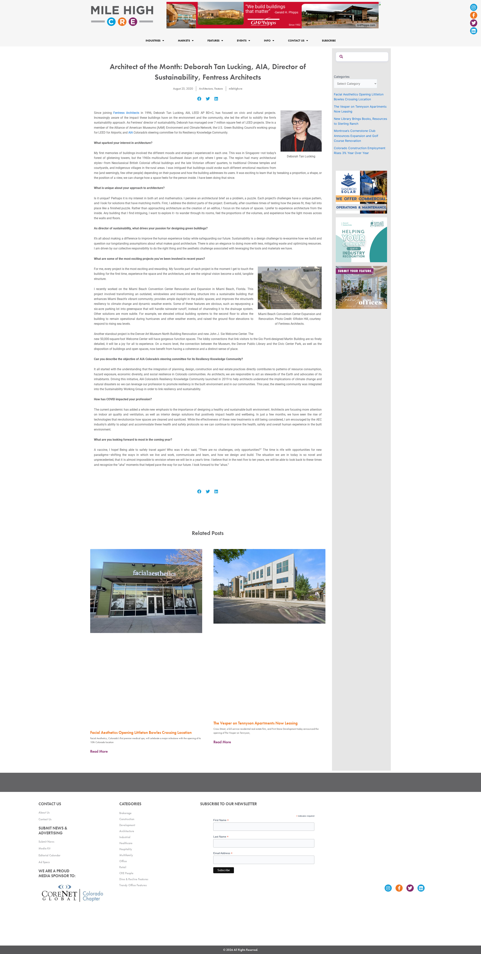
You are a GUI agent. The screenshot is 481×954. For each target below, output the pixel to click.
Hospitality (125, 849)
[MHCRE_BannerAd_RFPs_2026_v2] (273, 15)
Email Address (222, 853)
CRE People (126, 873)
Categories (341, 77)
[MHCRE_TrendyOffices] (361, 287)
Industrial (124, 837)
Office (123, 861)
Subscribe (329, 41)
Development (127, 825)
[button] (199, 99)
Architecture (206, 89)
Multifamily (126, 855)
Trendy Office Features (133, 885)
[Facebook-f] (473, 15)
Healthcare (125, 843)
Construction (126, 819)
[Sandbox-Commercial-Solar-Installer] (361, 192)
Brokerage (125, 813)
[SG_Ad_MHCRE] (361, 239)
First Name (221, 820)
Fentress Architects (126, 113)
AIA (130, 132)
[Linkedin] (473, 30)
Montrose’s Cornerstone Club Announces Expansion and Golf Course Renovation (356, 136)
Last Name (220, 836)
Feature (218, 89)
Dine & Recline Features (133, 879)
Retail (122, 867)
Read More (99, 751)
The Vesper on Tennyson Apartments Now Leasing (255, 723)
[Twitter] (473, 22)
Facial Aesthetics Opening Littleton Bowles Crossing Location (141, 732)
